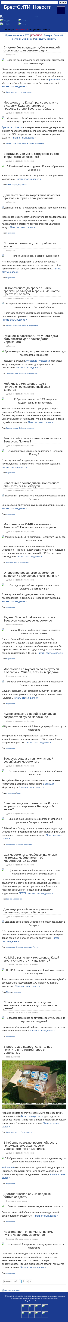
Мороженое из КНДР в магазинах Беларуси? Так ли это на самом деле (29, 526)
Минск (16, 562)
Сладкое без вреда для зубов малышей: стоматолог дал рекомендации (32, 49)
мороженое (15, 92)
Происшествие (27, 1132)
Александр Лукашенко (37, 360)
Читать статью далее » (14, 86)
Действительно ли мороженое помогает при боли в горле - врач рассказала (31, 196)
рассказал (54, 79)
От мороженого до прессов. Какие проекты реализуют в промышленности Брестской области (31, 291)
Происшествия (13, 1057)
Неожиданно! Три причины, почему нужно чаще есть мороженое (28, 1233)
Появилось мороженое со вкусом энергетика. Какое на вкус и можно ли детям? (30, 1005)
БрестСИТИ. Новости (28, 7)
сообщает (48, 783)
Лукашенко (23, 373)
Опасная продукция (24, 844)
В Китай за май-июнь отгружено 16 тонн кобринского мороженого (32, 155)
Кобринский (8, 1167)
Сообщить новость (45, 39)
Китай (31, 143)
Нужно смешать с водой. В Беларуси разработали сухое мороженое (29, 715)
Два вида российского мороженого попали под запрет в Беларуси (28, 911)
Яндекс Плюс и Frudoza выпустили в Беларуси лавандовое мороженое (29, 619)
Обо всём (27, 39)
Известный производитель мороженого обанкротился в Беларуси (31, 484)
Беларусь (9, 29)
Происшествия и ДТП (17, 35)
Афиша (46, 29)
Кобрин (14, 185)
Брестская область (12, 127)
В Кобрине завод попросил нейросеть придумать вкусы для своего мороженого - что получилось (30, 1145)
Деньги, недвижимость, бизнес (20, 113)
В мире (48, 35)
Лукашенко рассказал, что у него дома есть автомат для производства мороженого (30, 339)
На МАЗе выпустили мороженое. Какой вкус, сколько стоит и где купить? (31, 959)
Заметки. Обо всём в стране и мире (22, 965)
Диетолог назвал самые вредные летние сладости (27, 1195)
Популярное (35, 29)
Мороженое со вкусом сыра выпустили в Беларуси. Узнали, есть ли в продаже (31, 670)
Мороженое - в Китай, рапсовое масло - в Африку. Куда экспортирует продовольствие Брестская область (31, 105)
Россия (19, 793)
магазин (9, 562)
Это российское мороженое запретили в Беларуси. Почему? (32, 440)
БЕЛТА (22, 893)
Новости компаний (14, 625)
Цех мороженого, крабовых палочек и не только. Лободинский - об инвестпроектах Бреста (30, 857)
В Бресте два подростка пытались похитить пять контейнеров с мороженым (27, 1049)
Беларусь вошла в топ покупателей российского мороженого (28, 760)
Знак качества (12, 373)
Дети (8, 92)
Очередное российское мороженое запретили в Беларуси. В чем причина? (31, 574)
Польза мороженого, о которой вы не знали (29, 245)
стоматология (26, 92)
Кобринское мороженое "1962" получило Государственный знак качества (26, 386)
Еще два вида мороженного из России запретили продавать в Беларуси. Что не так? (30, 806)
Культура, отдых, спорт (16, 676)
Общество (10, 55)
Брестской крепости (32, 1116)
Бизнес (9, 143)
